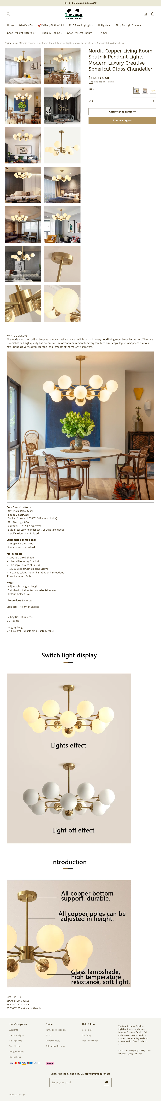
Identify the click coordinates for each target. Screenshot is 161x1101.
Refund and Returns (55, 1046)
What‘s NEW (26, 25)
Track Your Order (90, 1040)
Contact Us (87, 1029)
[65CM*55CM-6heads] (136, 90)
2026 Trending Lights (81, 25)
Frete (91, 81)
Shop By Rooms (51, 33)
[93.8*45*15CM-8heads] (145, 90)
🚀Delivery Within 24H (51, 25)
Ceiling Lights (15, 1040)
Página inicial (11, 42)
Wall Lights (14, 1046)
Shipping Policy (53, 1040)
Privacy (49, 1035)
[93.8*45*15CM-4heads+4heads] (153, 90)
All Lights (103, 25)
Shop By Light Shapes (79, 33)
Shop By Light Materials (21, 33)
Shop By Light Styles (127, 25)
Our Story (86, 1035)
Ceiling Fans (15, 1056)
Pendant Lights (16, 1035)
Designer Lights (16, 1051)
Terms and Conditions (56, 1029)
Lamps (103, 33)
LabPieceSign (20, 1095)
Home (10, 25)
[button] (8, 14)
